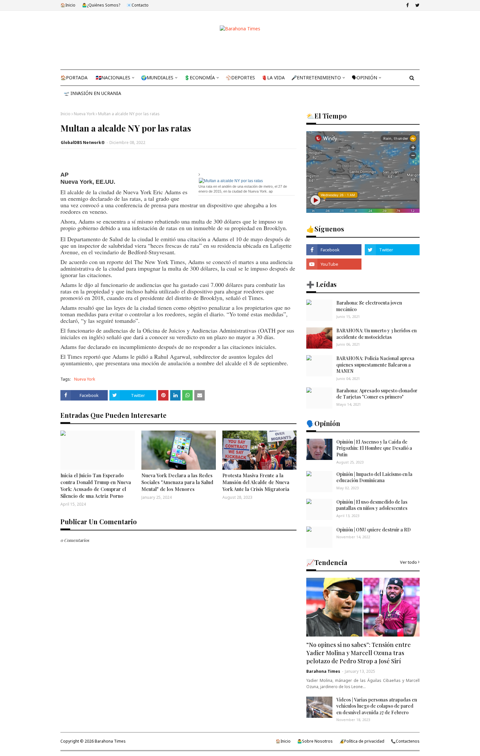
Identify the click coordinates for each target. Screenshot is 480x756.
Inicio (65, 114)
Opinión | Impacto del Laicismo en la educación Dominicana (374, 477)
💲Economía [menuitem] (199, 77)
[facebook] (407, 5)
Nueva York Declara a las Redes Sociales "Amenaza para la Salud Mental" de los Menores (177, 482)
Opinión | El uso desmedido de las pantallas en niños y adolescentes (372, 505)
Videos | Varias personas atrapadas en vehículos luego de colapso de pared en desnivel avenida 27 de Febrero (376, 706)
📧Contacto (138, 5)
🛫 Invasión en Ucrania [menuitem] (92, 93)
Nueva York (84, 114)
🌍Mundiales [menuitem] (157, 77)
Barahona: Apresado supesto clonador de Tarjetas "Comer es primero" (376, 393)
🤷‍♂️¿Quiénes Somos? (101, 5)
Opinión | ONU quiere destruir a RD (373, 530)
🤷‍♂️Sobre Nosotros (315, 741)
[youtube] (333, 264)
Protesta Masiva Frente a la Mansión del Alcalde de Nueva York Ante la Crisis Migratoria (255, 482)
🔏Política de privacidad (361, 741)
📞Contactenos (405, 741)
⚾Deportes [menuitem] (240, 77)
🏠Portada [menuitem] (74, 77)
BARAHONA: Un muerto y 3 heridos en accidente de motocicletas (376, 333)
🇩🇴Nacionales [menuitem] (113, 77)
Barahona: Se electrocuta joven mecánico (369, 306)
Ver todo (408, 562)
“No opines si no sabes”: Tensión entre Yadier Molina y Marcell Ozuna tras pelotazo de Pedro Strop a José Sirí (358, 653)
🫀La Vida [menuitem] (273, 77)
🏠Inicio (67, 5)
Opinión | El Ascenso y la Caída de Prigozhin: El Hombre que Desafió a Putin (374, 448)
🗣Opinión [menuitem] (364, 77)
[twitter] (417, 5)
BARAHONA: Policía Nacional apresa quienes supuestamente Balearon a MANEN (375, 364)
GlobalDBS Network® (83, 142)
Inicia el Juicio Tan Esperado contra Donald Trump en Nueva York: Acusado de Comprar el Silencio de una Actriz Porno (95, 485)
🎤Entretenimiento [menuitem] (316, 77)
